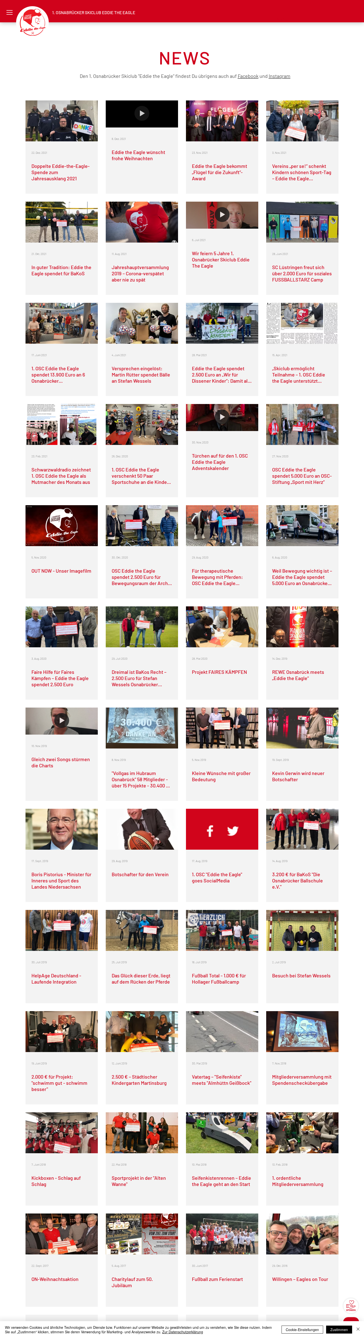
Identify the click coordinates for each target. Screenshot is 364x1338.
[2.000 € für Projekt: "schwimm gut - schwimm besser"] (62, 1031)
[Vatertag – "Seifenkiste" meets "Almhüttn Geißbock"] (222, 1031)
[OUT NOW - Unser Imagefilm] (62, 525)
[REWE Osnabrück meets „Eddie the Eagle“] (302, 626)
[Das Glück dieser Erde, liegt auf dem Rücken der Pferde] (142, 930)
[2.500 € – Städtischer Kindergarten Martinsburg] (142, 1031)
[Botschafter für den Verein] (142, 829)
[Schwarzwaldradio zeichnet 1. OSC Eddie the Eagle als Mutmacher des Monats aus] (62, 424)
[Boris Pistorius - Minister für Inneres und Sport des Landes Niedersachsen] (62, 829)
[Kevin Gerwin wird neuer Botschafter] (302, 728)
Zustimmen (339, 1329)
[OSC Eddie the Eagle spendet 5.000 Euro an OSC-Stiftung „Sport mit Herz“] (302, 424)
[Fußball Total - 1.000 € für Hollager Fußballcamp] (222, 930)
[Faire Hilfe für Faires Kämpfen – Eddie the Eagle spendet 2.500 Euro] (62, 626)
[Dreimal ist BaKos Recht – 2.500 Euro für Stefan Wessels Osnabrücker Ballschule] (142, 626)
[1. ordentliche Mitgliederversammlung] (302, 1132)
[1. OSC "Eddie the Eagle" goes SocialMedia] (222, 829)
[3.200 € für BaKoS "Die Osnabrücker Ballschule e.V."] (302, 829)
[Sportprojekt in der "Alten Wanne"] (142, 1132)
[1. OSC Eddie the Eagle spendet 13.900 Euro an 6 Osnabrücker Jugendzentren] (62, 323)
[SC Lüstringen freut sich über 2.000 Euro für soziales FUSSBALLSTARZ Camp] (302, 222)
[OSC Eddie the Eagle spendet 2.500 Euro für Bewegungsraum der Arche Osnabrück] (142, 525)
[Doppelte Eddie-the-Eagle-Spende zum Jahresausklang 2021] (62, 120)
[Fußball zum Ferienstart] (222, 1234)
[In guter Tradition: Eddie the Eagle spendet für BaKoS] (62, 222)
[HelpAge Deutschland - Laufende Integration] (62, 930)
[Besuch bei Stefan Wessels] (302, 930)
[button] (9, 12)
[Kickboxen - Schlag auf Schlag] (62, 1132)
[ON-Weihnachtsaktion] (62, 1234)
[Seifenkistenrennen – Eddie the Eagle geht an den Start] (222, 1132)
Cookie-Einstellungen (302, 1329)
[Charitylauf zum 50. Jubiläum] (142, 1234)
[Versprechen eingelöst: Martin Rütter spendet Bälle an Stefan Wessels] (142, 323)
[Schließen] (358, 1329)
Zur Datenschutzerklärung (182, 1331)
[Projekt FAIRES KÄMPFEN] (222, 626)
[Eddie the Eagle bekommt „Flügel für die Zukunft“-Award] (222, 120)
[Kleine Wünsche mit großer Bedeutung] (222, 728)
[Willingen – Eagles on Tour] (302, 1234)
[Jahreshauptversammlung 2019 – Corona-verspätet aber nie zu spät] (142, 222)
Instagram (279, 76)
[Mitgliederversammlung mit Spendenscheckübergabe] (302, 1031)
